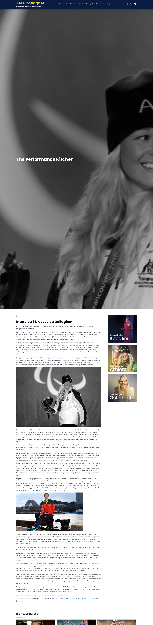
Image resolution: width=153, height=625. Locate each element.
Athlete (81, 4)
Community (100, 4)
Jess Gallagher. (30, 3)
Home (61, 4)
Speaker (73, 4)
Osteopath (90, 4)
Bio (67, 4)
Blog (108, 4)
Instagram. (62, 595)
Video (114, 4)
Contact (121, 4)
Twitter (53, 595)
